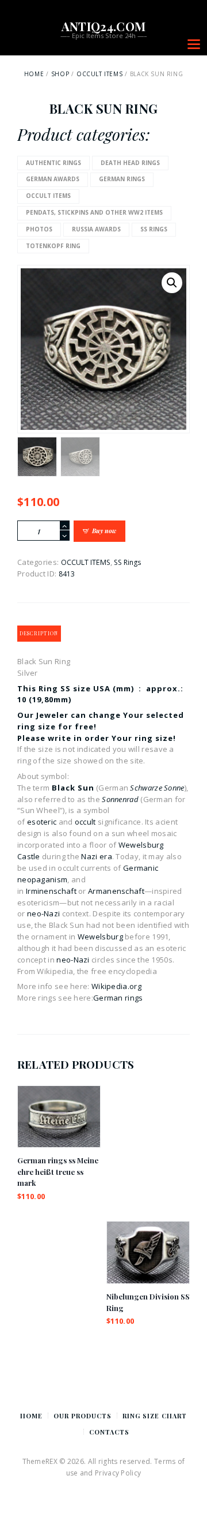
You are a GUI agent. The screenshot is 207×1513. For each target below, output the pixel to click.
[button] (172, 282)
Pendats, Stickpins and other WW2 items (94, 212)
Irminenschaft (51, 891)
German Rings (122, 179)
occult (85, 822)
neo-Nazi (43, 913)
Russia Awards (96, 229)
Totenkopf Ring (53, 246)
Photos (39, 229)
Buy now (104, 530)
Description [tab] (39, 633)
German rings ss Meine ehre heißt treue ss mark (57, 1171)
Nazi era (96, 856)
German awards (52, 179)
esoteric (41, 822)
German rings (118, 998)
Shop (60, 74)
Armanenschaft (116, 891)
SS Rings (153, 229)
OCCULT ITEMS (99, 74)
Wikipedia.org (116, 986)
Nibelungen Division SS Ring (148, 1302)
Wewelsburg (100, 936)
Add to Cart (58, 1126)
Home (34, 74)
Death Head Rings (130, 163)
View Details (58, 1105)
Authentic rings (53, 163)
